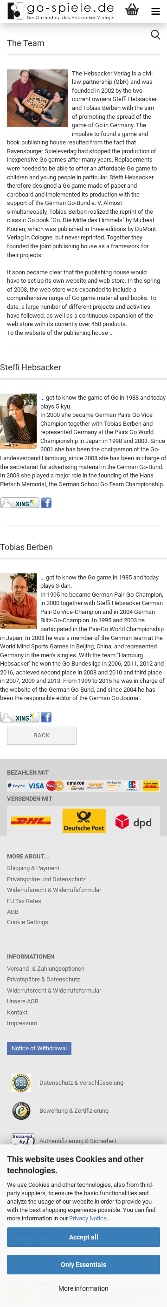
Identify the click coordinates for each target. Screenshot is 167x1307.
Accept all (83, 1237)
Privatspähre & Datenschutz (43, 979)
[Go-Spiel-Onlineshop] (58, 11)
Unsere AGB (23, 1001)
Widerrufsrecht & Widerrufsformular (54, 889)
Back (41, 735)
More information (83, 1288)
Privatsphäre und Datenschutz (46, 879)
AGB (13, 911)
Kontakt (17, 1012)
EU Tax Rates (24, 901)
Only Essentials (83, 1264)
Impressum (22, 1023)
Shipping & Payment (33, 868)
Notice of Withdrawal (39, 1048)
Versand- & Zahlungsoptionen (45, 968)
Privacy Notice (88, 1218)
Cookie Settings (27, 922)
